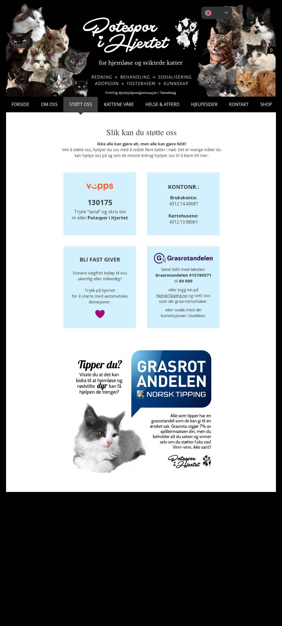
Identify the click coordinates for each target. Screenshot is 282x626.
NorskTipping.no (171, 295)
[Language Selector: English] (216, 13)
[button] (271, 48)
